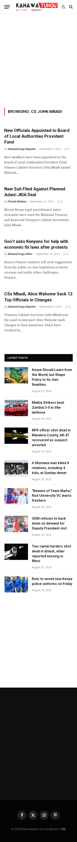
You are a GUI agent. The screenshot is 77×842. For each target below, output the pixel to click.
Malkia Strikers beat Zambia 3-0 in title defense (48, 407)
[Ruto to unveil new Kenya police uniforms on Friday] (16, 584)
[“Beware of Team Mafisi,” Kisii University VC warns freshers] (16, 496)
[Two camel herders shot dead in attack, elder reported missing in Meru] (16, 552)
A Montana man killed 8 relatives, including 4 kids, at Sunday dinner (50, 468)
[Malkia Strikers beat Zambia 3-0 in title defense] (16, 408)
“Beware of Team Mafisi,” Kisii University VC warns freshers (52, 496)
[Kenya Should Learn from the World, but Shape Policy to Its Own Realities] (16, 375)
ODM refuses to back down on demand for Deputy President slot (49, 523)
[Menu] (7, 7)
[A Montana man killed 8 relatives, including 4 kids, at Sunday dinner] (16, 468)
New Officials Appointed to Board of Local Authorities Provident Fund (37, 136)
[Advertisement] (38, 60)
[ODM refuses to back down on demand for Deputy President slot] (16, 524)
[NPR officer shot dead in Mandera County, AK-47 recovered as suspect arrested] (16, 436)
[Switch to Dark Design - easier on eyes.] (63, 7)
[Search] (70, 7)
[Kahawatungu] (37, 7)
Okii (63, 829)
